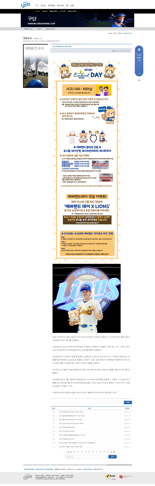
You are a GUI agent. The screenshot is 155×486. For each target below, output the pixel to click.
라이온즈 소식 (28, 29)
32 (78, 452)
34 (85, 452)
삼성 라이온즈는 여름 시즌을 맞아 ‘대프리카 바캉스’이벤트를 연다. (77, 443)
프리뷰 (39, 29)
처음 (68, 452)
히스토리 (44, 11)
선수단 (43, 5)
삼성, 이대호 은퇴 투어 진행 (67, 427)
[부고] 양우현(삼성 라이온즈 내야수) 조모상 (71, 412)
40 (108, 452)
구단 (36, 5)
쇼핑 (72, 5)
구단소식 (37, 11)
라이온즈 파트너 (72, 11)
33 (82, 452)
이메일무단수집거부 (59, 469)
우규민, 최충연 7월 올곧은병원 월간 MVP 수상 (72, 435)
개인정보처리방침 (29, 469)
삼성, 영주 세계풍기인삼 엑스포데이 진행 (70, 446)
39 (104, 452)
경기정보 (51, 5)
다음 (111, 452)
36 (93, 452)
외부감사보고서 (50, 29)
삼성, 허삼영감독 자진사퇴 (66, 439)
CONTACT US (71, 469)
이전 (71, 452)
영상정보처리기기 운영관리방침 (44, 469)
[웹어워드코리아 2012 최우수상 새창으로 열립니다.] (126, 475)
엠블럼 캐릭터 (53, 11)
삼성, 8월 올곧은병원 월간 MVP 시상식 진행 (71, 416)
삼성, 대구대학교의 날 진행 (66, 431)
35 (89, 452)
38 (100, 452)
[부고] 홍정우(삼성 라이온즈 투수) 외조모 (70, 419)
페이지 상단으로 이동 (139, 80)
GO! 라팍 (62, 11)
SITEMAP (79, 469)
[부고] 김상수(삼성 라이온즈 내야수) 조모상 (71, 423)
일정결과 (139, 58)
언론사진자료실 (87, 469)
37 (97, 452)
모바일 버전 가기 (97, 469)
